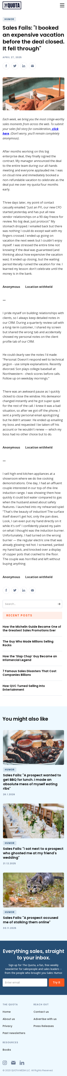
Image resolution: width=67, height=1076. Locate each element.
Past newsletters (14, 1033)
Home (7, 1012)
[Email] (32, 65)
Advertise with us (45, 1019)
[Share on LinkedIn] (23, 65)
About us (9, 1019)
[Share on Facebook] (6, 65)
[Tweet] (14, 65)
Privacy (7, 1026)
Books (7, 1050)
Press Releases (44, 1026)
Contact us (41, 1012)
